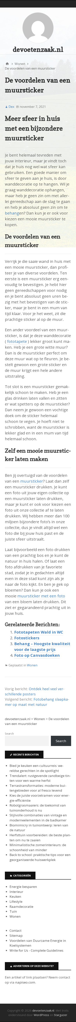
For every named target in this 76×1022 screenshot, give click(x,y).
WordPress (41, 1015)
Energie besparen (23, 886)
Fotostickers (26, 637)
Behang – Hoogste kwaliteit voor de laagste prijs (42, 646)
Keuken (15, 896)
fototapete (17, 341)
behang (12, 213)
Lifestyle (16, 901)
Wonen (32, 665)
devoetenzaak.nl (38, 49)
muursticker (31, 481)
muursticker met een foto (41, 596)
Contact (15, 930)
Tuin (13, 911)
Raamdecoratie (21, 906)
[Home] (7, 63)
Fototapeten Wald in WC (38, 632)
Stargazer (60, 1015)
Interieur (16, 891)
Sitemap (16, 935)
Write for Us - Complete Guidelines (36, 950)
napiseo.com (25, 982)
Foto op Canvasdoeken (37, 655)
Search (9, 733)
